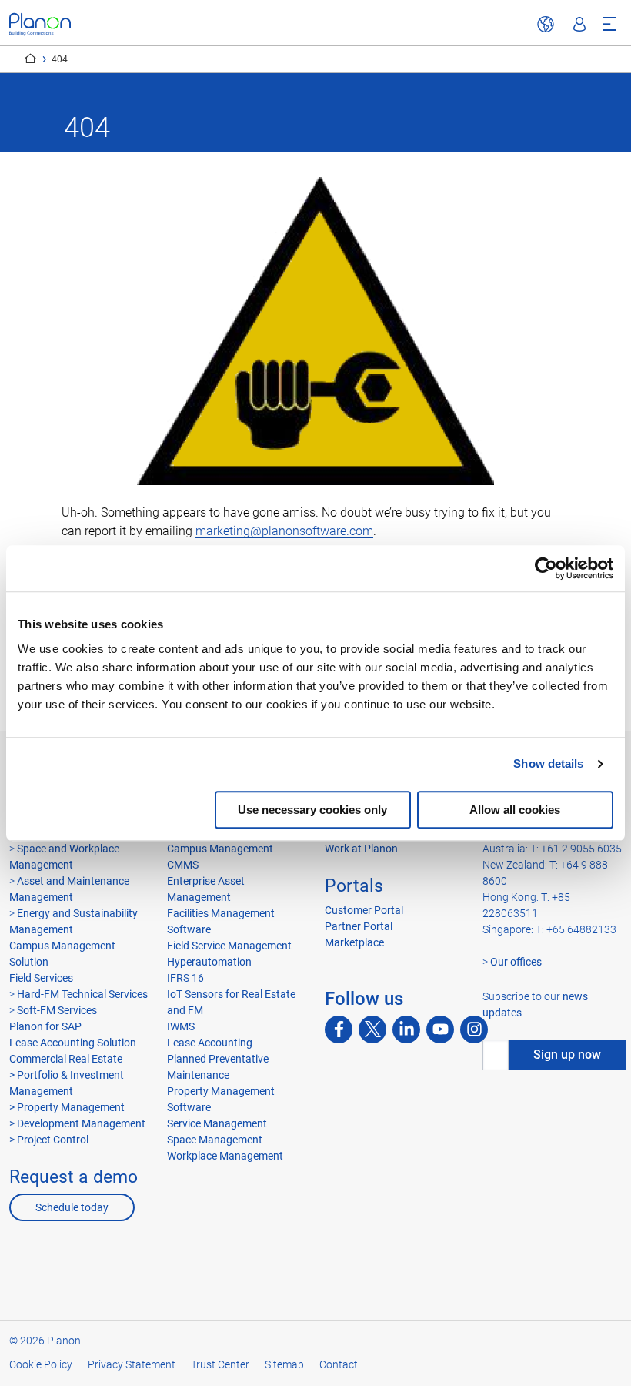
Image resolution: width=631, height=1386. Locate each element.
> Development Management (77, 1123)
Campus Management (220, 848)
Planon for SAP (45, 1026)
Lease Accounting (209, 1042)
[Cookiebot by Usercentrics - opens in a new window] (546, 568)
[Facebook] (338, 1029)
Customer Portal (364, 910)
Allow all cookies (514, 809)
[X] (372, 1029)
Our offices (516, 962)
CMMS (183, 865)
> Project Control (48, 1139)
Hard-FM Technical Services (82, 994)
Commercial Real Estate (65, 1059)
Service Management (217, 1123)
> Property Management (67, 1107)
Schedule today (72, 1207)
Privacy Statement (131, 1364)
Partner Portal (358, 926)
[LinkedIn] (406, 1029)
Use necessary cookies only (312, 809)
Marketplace (354, 942)
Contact (338, 1364)
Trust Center (220, 1364)
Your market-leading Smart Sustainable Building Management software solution (30, 58)
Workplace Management (225, 1156)
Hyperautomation (209, 962)
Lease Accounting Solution (72, 1042)
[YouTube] (440, 1029)
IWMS (181, 1026)
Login (579, 24)
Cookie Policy (40, 1364)
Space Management (214, 1139)
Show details (548, 763)
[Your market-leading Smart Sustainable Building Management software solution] (40, 24)
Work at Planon (361, 848)
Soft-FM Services (57, 1010)
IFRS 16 (185, 978)
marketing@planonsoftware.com (284, 531)
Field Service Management (229, 945)
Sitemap (284, 1364)
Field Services (41, 978)
